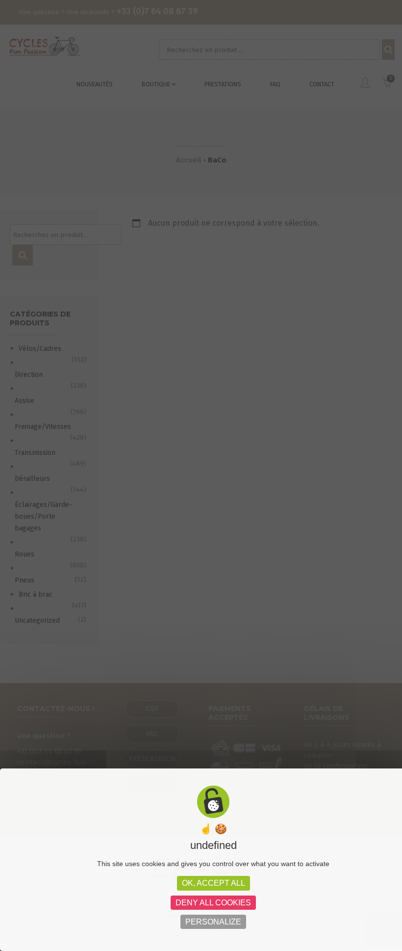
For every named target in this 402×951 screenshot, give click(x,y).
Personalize (213, 922)
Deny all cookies (213, 902)
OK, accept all (213, 883)
